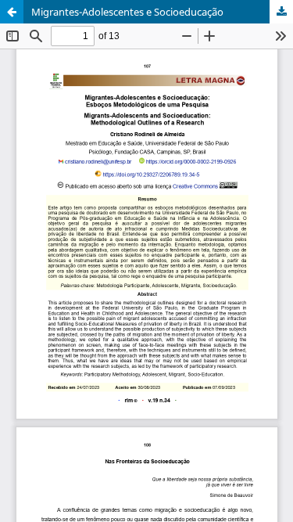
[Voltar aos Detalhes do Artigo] (11, 11)
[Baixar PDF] (281, 11)
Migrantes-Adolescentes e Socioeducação (127, 12)
